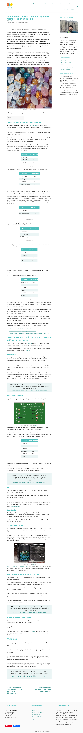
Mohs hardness (34, 125)
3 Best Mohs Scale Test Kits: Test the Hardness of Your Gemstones (29, 482)
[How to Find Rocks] (13, 6)
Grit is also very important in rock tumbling (18, 566)
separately (18, 202)
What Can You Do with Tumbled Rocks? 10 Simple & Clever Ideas (29, 676)
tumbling (30, 343)
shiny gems (28, 350)
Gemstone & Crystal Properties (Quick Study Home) (22, 331)
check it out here (15, 506)
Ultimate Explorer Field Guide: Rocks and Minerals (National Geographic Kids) (29, 333)
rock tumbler (32, 631)
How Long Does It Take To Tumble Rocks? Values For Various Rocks (29, 390)
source (36, 425)
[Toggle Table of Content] (21, 118)
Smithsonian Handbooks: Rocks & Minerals (20, 329)
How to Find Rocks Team (12, 20)
